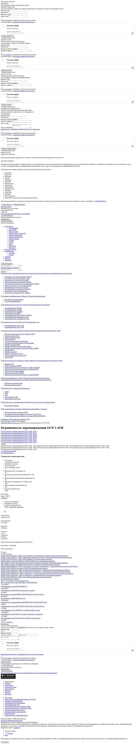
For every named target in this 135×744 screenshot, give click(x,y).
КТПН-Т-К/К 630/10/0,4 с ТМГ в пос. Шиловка (17, 577)
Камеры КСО (9, 364)
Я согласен (5, 742)
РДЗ (6, 395)
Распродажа (24, 581)
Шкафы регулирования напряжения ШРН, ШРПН (22, 348)
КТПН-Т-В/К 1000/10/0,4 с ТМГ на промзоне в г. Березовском (21, 575)
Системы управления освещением (16, 341)
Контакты (8, 260)
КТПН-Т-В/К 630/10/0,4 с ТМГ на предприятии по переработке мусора (25, 556)
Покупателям (9, 251)
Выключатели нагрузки (13, 399)
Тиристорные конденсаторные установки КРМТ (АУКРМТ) (25, 416)
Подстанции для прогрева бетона (16, 291)
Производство (13, 232)
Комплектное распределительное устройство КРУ (22, 369)
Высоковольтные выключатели (40, 380)
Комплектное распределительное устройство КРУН (22, 367)
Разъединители (25, 388)
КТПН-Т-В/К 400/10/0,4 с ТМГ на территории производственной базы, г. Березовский (30, 566)
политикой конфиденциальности (24, 22)
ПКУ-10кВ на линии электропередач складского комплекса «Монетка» (25, 563)
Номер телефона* (7, 51)
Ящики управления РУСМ (14, 354)
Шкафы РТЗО (9, 350)
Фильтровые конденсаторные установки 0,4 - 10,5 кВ (23, 414)
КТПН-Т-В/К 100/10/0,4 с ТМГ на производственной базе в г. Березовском (26, 570)
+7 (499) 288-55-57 (100, 201)
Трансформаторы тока (31, 322)
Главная (7, 683)
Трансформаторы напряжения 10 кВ (17, 319)
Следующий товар (8, 453)
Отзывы (11, 240)
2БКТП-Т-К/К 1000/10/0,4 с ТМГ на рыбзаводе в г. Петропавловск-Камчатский (27, 573)
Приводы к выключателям (14, 383)
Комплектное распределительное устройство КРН (22, 375)
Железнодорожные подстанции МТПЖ (18, 286)
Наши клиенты (14, 239)
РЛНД (7, 392)
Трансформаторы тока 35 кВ (14, 327)
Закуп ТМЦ (13, 230)
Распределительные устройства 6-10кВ (49, 360)
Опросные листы (10, 249)
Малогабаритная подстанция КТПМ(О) (18, 282)
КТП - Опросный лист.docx (14, 507)
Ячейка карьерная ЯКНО (13, 366)
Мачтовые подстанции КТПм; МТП (17, 280)
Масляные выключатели (13, 385)
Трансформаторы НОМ (12, 313)
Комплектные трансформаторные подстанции (56, 273)
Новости (8, 258)
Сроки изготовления (16, 237)
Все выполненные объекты (58, 556)
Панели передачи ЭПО (12, 337)
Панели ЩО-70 (10, 339)
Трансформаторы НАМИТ (14, 312)
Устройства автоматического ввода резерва (19, 343)
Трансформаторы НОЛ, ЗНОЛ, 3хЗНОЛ (18, 315)
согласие (8, 20)
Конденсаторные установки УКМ (16, 412)
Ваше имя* (4, 12)
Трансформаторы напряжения (40, 305)
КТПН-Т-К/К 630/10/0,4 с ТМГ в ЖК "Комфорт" (17, 559)
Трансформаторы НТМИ (13, 308)
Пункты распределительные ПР (15, 355)
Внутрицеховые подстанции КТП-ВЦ (17, 289)
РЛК (6, 393)
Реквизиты (12, 246)
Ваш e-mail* (5, 16)
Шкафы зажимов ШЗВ (12, 345)
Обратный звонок (7, 264)
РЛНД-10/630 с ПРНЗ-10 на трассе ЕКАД (15, 568)
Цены (11, 244)
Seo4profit (17, 728)
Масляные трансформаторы (14, 299)
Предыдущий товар (8, 451)
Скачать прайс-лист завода (10, 268)
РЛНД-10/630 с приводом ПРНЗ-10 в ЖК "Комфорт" (18, 561)
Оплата (11, 255)
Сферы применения (15, 235)
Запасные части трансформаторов (43, 402)
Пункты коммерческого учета (39, 378)
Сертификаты (13, 228)
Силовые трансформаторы (36, 296)
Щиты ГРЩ (9, 357)
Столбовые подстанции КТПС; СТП (17, 278)
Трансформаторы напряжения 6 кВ (16, 317)
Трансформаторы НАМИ (13, 310)
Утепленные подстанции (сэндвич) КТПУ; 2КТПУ (22, 284)
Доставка (12, 253)
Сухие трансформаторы (13, 301)
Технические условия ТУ (17, 233)
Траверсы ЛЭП (25, 419)
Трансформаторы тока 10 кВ (14, 325)
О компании (9, 226)
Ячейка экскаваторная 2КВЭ (14, 371)
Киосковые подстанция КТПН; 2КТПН (18, 277)
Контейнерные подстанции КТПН (16, 287)
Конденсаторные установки (37, 409)
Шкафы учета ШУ (11, 352)
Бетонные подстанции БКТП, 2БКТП (17, 293)
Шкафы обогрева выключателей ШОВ (18, 346)
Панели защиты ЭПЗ (12, 336)
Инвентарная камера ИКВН (14, 373)
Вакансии (12, 248)
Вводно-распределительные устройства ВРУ (20, 334)
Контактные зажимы (12, 405)
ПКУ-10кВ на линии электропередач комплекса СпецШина (21, 564)
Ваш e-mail (4, 123)
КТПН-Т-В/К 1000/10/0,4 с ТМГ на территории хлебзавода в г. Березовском (26, 572)
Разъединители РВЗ (11, 397)
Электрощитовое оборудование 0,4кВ (47, 331)
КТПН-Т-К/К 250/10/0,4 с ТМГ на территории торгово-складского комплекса (27, 557)
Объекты (8, 257)
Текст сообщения (6, 127)
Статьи (11, 242)
